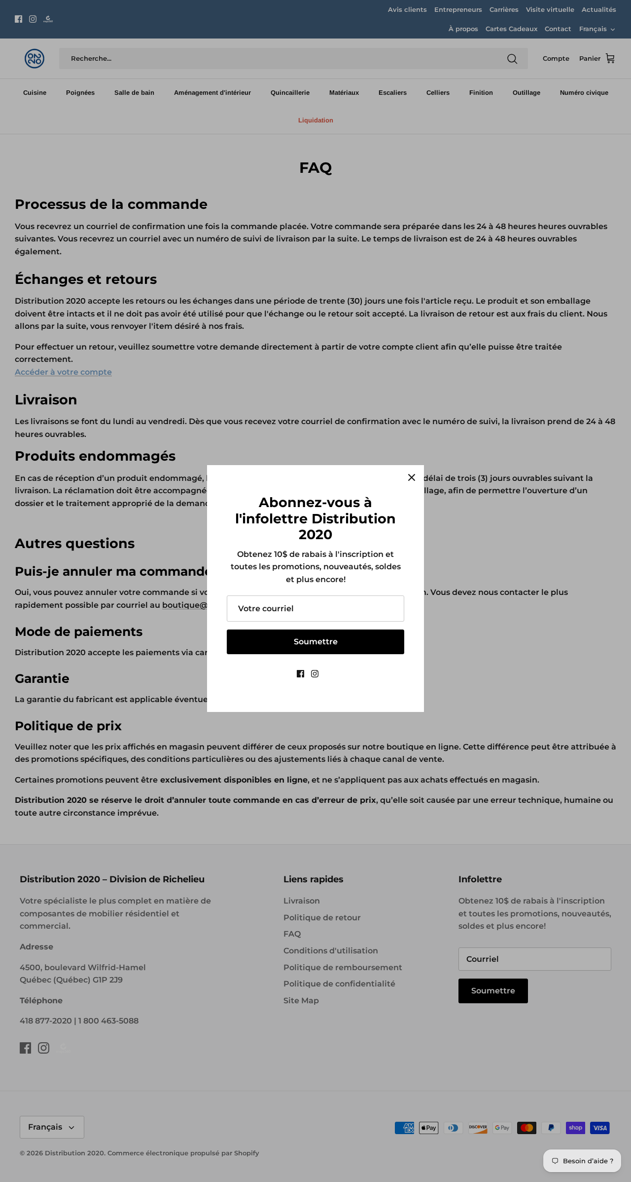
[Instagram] (314, 673)
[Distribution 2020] (330, 673)
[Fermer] (411, 477)
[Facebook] (300, 673)
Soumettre (316, 641)
